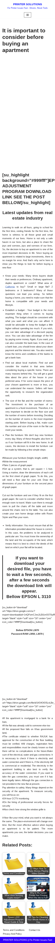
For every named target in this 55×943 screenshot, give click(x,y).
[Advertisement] (27, 85)
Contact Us (34, 930)
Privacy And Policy (12, 934)
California (10, 286)
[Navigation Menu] (27, 14)
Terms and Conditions (14, 930)
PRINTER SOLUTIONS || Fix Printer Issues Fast (27, 940)
